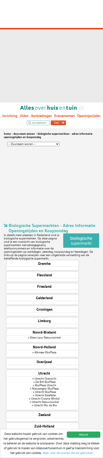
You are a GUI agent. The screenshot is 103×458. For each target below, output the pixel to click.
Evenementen (64, 116)
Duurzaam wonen (24, 133)
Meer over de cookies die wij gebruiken (68, 453)
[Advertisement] (51, 51)
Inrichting (9, 116)
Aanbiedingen (41, 116)
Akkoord (83, 434)
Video (24, 116)
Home (7, 133)
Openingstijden (88, 116)
